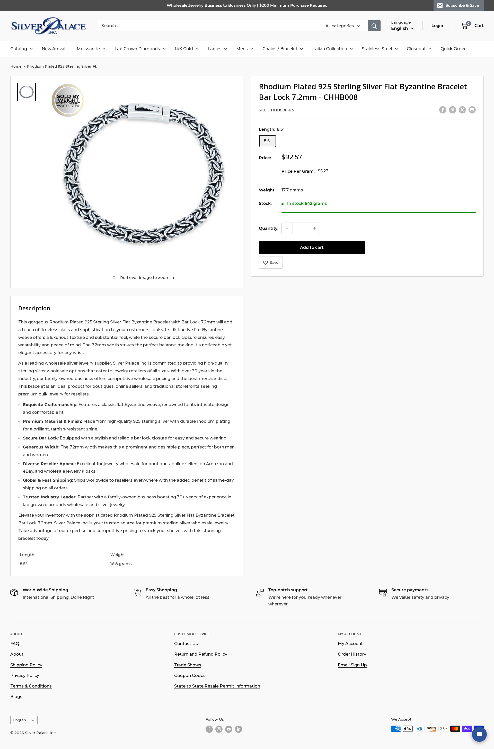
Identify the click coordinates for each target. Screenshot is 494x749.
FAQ (14, 643)
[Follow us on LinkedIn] (238, 729)
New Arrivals (55, 48)
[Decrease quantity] (287, 228)
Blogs (16, 696)
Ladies (215, 48)
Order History (352, 654)
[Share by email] (472, 109)
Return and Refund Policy (200, 654)
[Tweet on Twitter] (462, 109)
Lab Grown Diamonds (137, 48)
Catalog (18, 48)
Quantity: (268, 228)
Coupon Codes (190, 675)
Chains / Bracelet (279, 48)
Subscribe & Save (462, 5)
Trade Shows (187, 665)
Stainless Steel (377, 48)
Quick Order (453, 48)
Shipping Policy (26, 665)
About (16, 654)
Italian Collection (329, 48)
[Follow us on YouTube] (228, 729)
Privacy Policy (24, 675)
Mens (242, 48)
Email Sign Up (352, 665)
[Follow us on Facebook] (209, 729)
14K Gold (184, 48)
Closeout (416, 48)
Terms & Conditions (31, 686)
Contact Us (186, 643)
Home (16, 66)
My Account (350, 643)
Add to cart (312, 247)
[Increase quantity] (314, 228)
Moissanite (88, 48)
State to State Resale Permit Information (217, 686)
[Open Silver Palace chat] (479, 734)
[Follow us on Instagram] (219, 729)
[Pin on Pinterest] (452, 109)
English (19, 720)
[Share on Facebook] (442, 109)
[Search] (374, 25)
